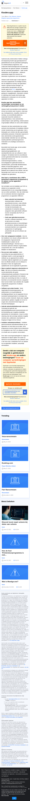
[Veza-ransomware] (15, 427)
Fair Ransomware (9, 490)
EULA (25, 52)
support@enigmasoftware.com (7, 715)
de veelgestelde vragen (15, 640)
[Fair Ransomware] (15, 480)
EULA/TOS (6, 761)
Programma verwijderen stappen (12, 770)
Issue (3, 527)
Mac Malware (16, 8)
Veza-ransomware (9, 436)
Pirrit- (13, 89)
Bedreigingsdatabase (6, 8)
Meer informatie (5, 795)
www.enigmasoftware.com (14, 699)
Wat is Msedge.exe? (10, 582)
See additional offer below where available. (13, 52)
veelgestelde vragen (24, 762)
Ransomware (5, 439)
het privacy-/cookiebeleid (12, 665)
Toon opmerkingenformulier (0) (11, 408)
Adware (19, 16)
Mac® (18, 50)
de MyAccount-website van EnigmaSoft (14, 717)
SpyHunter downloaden (13, 384)
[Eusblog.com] (15, 454)
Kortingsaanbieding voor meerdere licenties (12, 391)
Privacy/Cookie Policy (16, 54)
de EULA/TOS (11, 745)
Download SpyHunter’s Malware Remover (13, 43)
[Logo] (6, 3)
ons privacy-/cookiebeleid (14, 761)
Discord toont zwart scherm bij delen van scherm (14, 523)
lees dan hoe (9, 765)
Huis (2, 770)
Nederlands (23, 2)
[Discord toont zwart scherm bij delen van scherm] (15, 513)
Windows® (12, 50)
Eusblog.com (7, 463)
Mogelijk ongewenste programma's (10, 18)
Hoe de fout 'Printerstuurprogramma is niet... (13, 553)
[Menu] (27, 2)
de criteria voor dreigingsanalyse (9, 763)
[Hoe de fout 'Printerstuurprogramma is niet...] (15, 541)
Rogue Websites (6, 466)
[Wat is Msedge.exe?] (15, 572)
